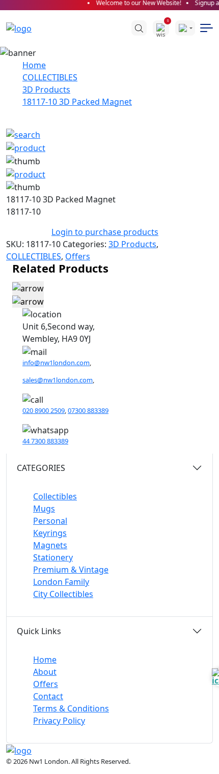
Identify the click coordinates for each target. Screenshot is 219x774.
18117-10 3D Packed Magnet (77, 101)
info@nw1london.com (56, 362)
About (45, 671)
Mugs (44, 508)
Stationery (53, 557)
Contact (48, 696)
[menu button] (206, 28)
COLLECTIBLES (49, 77)
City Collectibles (63, 594)
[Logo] (24, 28)
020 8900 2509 (43, 410)
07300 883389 (88, 410)
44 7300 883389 (45, 440)
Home (34, 65)
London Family (61, 581)
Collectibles (55, 496)
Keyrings (50, 533)
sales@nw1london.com (57, 379)
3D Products (46, 89)
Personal (50, 520)
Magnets (50, 545)
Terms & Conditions (71, 708)
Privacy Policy (59, 720)
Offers (77, 256)
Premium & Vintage (70, 569)
